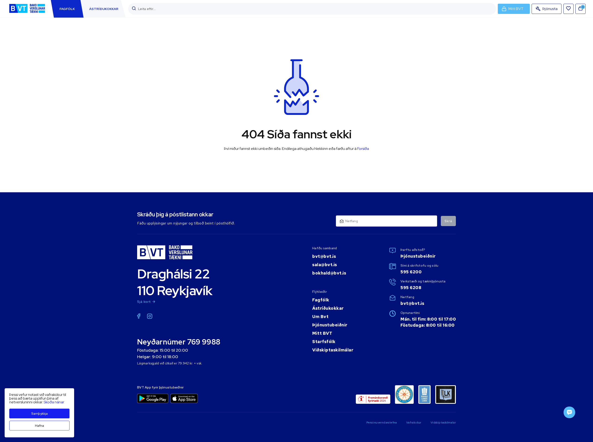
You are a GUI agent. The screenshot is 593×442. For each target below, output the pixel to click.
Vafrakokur (413, 422)
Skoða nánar (54, 402)
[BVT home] (27, 13)
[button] (134, 8)
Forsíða (363, 148)
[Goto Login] (568, 9)
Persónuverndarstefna (381, 422)
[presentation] (67, 9)
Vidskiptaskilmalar (443, 422)
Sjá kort (144, 302)
